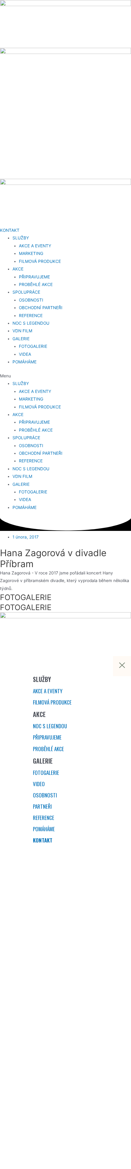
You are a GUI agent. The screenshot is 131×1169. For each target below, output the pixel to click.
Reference (43, 817)
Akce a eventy (47, 691)
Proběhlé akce (48, 749)
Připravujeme (47, 737)
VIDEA (25, 354)
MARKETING (31, 253)
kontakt (42, 840)
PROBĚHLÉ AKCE (36, 284)
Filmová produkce (52, 702)
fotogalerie (46, 772)
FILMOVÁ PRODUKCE (40, 261)
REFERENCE (31, 315)
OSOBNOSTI (31, 300)
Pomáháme (44, 829)
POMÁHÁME (24, 361)
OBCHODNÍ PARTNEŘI (40, 307)
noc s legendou (50, 726)
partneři (42, 806)
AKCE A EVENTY (35, 245)
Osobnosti (45, 795)
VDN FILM (22, 330)
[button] (65, 376)
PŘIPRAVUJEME (34, 276)
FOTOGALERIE (33, 346)
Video (39, 784)
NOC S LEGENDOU (30, 323)
